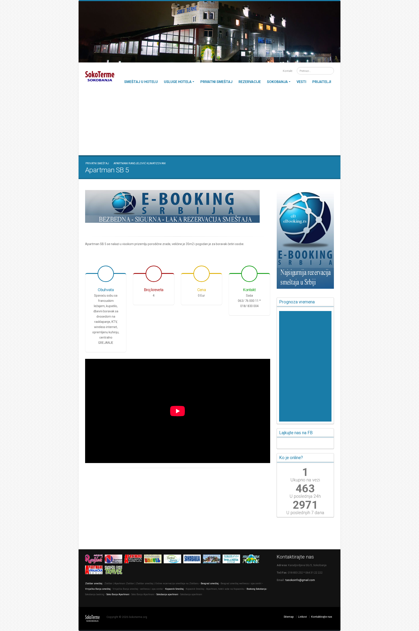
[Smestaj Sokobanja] (193, 559)
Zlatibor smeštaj (93, 583)
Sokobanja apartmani (167, 594)
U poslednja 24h (305, 496)
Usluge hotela (178, 82)
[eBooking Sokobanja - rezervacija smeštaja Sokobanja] (305, 239)
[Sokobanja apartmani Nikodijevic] (114, 559)
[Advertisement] (209, 122)
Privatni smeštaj (216, 82)
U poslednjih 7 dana (305, 512)
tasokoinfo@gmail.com (300, 580)
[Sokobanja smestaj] (173, 559)
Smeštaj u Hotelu (141, 82)
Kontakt (287, 71)
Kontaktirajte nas (321, 616)
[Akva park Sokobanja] (213, 559)
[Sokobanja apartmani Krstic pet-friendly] (134, 559)
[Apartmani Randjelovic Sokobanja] (95, 559)
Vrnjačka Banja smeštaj (98, 589)
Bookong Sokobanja (256, 589)
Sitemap (289, 616)
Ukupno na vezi (305, 480)
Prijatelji (321, 82)
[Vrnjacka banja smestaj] (114, 570)
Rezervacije (250, 82)
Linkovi (302, 616)
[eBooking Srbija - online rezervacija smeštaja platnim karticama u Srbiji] (177, 206)
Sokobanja (277, 82)
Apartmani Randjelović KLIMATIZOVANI (139, 163)
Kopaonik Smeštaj (174, 589)
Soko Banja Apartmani (117, 594)
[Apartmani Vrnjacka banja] (95, 570)
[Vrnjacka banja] (252, 559)
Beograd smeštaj (210, 583)
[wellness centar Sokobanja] (232, 559)
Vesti (301, 82)
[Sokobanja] (154, 559)
